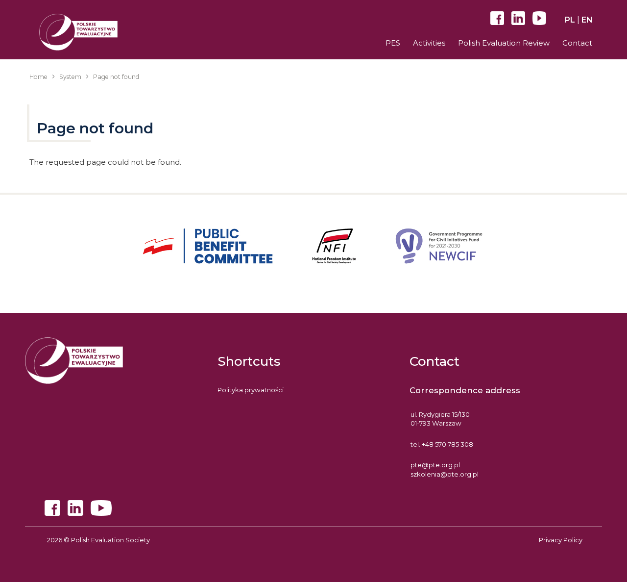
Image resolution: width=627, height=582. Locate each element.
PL (570, 20)
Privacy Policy (560, 540)
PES (393, 43)
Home (38, 76)
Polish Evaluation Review (504, 43)
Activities (429, 43)
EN (587, 20)
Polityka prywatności (250, 390)
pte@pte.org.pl (435, 465)
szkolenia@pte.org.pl (444, 474)
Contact (577, 43)
